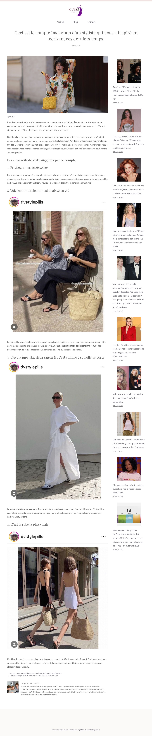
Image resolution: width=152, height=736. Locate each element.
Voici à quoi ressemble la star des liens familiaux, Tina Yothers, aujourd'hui (128, 398)
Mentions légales (77, 729)
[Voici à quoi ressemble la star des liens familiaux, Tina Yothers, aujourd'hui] (129, 388)
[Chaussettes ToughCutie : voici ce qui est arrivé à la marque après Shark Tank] (129, 479)
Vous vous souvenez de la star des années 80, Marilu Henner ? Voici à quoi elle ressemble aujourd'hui (128, 189)
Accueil (60, 21)
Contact (91, 21)
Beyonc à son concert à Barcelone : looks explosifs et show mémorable (36, 673)
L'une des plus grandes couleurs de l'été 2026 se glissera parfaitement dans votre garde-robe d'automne (129, 443)
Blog (76, 21)
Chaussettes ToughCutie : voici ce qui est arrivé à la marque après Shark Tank (128, 489)
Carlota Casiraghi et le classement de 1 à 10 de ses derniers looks (34, 676)
